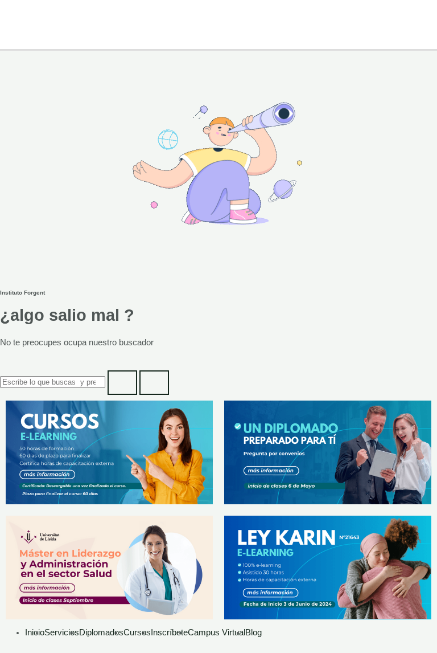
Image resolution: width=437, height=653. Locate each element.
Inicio (34, 632)
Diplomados (101, 632)
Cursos (137, 632)
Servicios (61, 632)
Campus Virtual (216, 632)
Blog (253, 632)
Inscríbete (169, 632)
